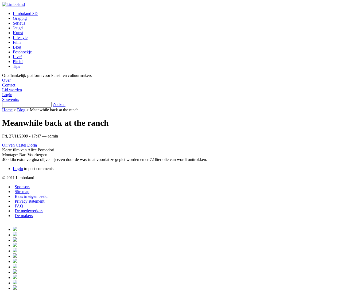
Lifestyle (20, 37)
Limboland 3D (25, 13)
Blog (17, 47)
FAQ (19, 206)
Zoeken (59, 104)
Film (17, 42)
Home (7, 110)
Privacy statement (29, 201)
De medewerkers (29, 211)
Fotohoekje (22, 52)
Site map (22, 191)
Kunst (18, 32)
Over (6, 80)
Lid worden (12, 90)
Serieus (19, 23)
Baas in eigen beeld (31, 196)
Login (7, 94)
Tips (16, 66)
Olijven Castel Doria (19, 145)
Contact (8, 85)
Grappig (20, 18)
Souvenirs (10, 99)
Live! (17, 56)
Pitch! (18, 61)
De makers (24, 215)
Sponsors (22, 186)
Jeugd (18, 28)
